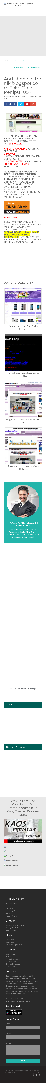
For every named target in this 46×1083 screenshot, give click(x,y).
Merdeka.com (11, 942)
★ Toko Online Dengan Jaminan (18, 1001)
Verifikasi (9, 906)
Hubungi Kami (11, 916)
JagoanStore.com (13, 959)
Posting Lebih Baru (33, 67)
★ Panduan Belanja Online (16, 999)
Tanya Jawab (11, 930)
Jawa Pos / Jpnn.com (14, 945)
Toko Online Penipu (21, 61)
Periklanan (10, 908)
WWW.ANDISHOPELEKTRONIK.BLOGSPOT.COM (22, 157)
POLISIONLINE (14, 96)
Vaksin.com (10, 954)
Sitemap (9, 913)
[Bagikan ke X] (21, 104)
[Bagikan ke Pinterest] (27, 104)
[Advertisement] (23, 36)
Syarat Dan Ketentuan (15, 925)
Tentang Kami (11, 903)
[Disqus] (23, 582)
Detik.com (10, 939)
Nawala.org (10, 956)
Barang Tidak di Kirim (14, 928)
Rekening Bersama (13, 911)
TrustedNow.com (13, 964)
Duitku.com (10, 966)
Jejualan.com (11, 961)
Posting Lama (18, 67)
